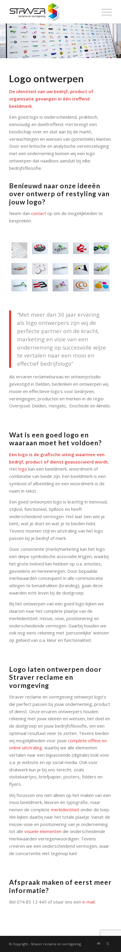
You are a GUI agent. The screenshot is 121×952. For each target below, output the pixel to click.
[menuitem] (104, 11)
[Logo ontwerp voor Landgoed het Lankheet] (101, 269)
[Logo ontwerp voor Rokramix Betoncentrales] (60, 269)
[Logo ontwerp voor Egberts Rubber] (60, 250)
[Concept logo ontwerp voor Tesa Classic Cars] (19, 269)
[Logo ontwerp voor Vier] (101, 250)
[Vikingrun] (40, 250)
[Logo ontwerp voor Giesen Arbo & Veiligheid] (19, 285)
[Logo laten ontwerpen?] (19, 250)
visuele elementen (42, 831)
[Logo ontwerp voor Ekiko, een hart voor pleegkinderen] (60, 285)
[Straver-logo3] (50, 11)
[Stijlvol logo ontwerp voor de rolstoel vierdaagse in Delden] (40, 269)
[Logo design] (101, 285)
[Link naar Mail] (98, 943)
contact (38, 213)
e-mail (88, 902)
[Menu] (104, 11)
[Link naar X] (107, 943)
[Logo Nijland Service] (81, 269)
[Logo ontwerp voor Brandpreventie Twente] (81, 250)
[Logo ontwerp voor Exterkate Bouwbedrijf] (40, 285)
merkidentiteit (65, 809)
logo (22, 469)
